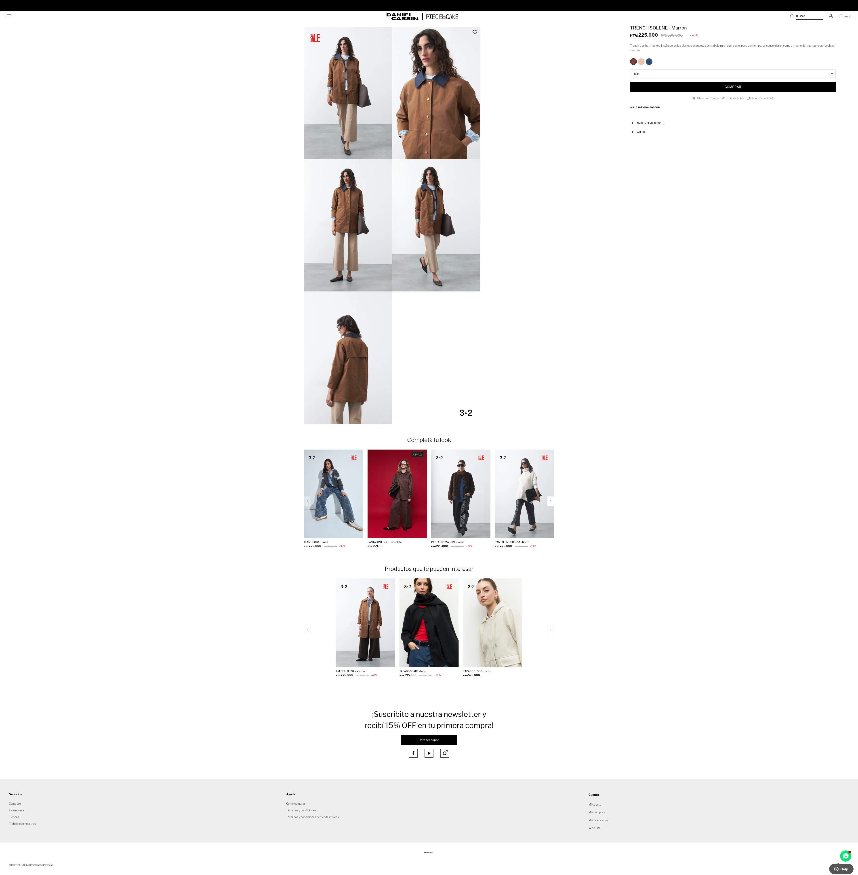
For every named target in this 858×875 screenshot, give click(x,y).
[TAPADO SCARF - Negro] (429, 622)
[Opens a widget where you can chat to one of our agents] (841, 869)
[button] (806, 17)
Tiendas (14, 817)
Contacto (15, 803)
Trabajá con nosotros (22, 823)
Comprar (733, 87)
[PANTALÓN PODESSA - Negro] (524, 494)
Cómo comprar (295, 803)
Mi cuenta (595, 804)
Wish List (594, 828)
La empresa (16, 810)
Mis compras (597, 812)
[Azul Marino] (649, 61)
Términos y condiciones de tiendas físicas (312, 817)
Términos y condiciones (301, 810)
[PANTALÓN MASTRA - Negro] (460, 494)
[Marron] (633, 61)
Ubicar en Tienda (708, 98)
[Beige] (641, 61)
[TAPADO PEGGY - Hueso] (492, 622)
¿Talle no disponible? (760, 98)
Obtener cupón (429, 740)
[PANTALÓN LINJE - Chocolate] (397, 494)
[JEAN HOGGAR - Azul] (333, 494)
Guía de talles (735, 98)
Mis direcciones (598, 820)
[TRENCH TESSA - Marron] (365, 622)
